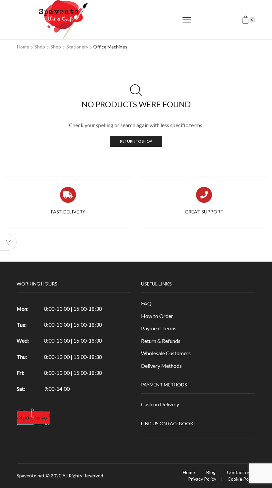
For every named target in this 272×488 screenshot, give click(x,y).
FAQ (146, 303)
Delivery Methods (161, 366)
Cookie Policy (241, 479)
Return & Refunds (160, 341)
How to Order (157, 316)
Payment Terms (158, 328)
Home (23, 46)
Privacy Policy (202, 479)
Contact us (238, 472)
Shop (39, 46)
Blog (211, 472)
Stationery (77, 46)
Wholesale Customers (166, 353)
